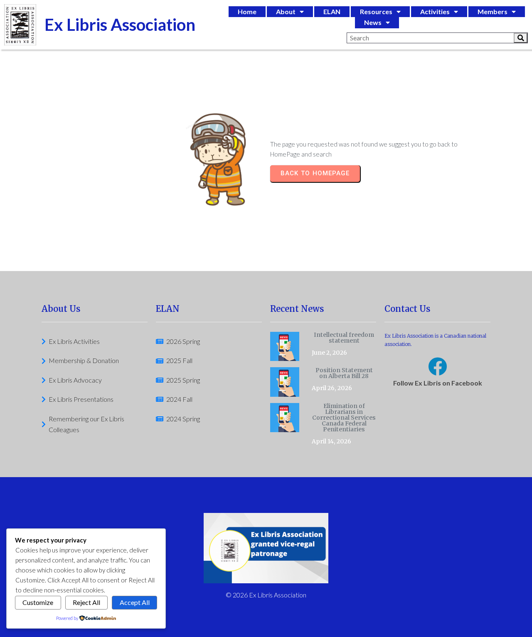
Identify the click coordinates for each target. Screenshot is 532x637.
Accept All (135, 602)
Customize (37, 602)
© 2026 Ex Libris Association (266, 595)
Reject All (86, 602)
